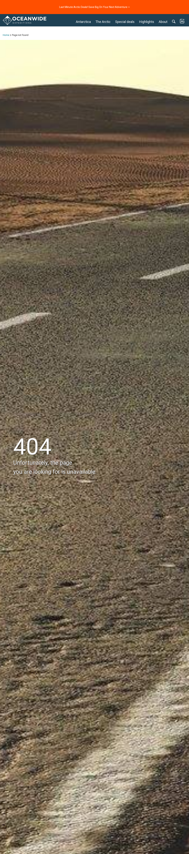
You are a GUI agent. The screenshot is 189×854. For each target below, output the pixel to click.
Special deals (125, 22)
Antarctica (83, 22)
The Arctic (103, 22)
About (163, 22)
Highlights (146, 22)
